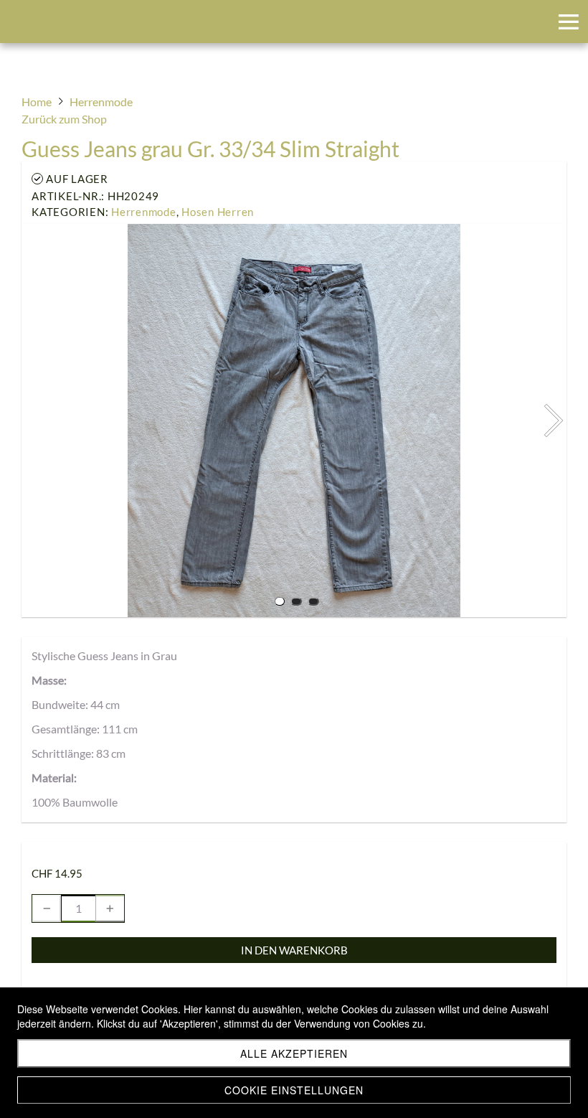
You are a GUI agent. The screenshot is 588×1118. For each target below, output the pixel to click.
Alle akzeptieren (294, 1053)
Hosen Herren (217, 211)
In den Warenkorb (294, 950)
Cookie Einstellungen (294, 1090)
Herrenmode (143, 211)
